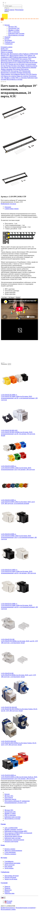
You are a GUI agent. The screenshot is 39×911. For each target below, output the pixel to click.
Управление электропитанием (14, 839)
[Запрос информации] (5, 81)
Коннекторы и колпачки (8, 72)
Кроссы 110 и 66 (25, 74)
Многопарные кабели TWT (18, 55)
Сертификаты (9, 861)
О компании (8, 44)
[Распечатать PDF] (3, 81)
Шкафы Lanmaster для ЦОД (13, 829)
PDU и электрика (14, 32)
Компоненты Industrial (29, 67)
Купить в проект (10, 849)
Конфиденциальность (8, 907)
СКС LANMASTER (11, 828)
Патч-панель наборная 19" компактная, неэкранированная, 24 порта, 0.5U (17, 801)
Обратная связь (9, 893)
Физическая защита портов (13, 836)
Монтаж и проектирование (13, 850)
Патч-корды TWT (16, 71)
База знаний (8, 866)
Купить (7, 38)
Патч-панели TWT (25, 59)
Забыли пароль (9, 10)
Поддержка (8, 40)
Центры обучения (10, 877)
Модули (32, 60)
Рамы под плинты (22, 76)
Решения (7, 37)
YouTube (4, 297)
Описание (8, 207)
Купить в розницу (10, 854)
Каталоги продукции (11, 841)
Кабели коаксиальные (20, 57)
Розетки (8, 66)
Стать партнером (10, 852)
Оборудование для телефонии (10, 74)
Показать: (4, 364)
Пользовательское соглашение (25, 907)
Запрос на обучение (11, 879)
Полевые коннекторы (24, 72)
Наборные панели (6, 60)
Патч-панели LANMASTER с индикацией (18, 833)
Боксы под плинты (10, 76)
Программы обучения (12, 875)
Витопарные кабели (16, 54)
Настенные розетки (15, 67)
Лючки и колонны (6, 69)
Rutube (18, 297)
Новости (7, 886)
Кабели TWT (5, 55)
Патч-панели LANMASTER (10, 59)
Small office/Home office (12, 834)
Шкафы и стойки (13, 30)
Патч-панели (32, 57)
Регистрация (19, 10)
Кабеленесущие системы (16, 33)
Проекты (7, 888)
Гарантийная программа (12, 863)
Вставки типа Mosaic (18, 66)
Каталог (7, 25)
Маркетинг (8, 890)
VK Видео (11, 297)
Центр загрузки (10, 865)
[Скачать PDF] (1, 81)
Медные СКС (12, 26)
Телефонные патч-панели (21, 60)
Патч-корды (17, 69)
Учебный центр (10, 42)
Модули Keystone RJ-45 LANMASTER (13, 62)
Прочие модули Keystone (16, 64)
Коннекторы (26, 71)
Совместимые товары (12, 208)
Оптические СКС (14, 28)
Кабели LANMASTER (30, 54)
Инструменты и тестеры (16, 35)
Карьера (7, 891)
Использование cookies (8, 909)
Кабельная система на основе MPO (16, 831)
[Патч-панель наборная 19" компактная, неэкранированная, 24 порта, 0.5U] (14, 126)
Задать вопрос (9, 868)
